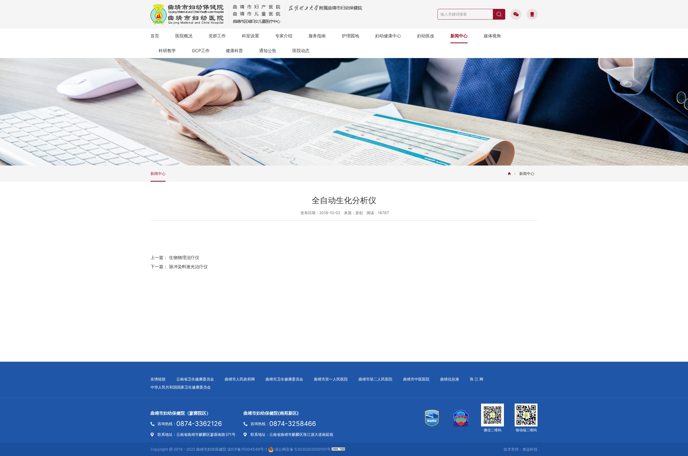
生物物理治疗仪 (184, 257)
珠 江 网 (476, 379)
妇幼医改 (425, 35)
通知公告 (267, 50)
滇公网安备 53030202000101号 (302, 449)
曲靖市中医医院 (416, 379)
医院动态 (301, 50)
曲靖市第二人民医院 (375, 379)
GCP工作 (201, 50)
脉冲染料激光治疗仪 (188, 266)
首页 (154, 35)
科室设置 (250, 35)
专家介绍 (283, 35)
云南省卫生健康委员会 (195, 379)
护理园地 (350, 35)
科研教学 (167, 50)
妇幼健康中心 (388, 35)
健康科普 (234, 50)
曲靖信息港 (449, 379)
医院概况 (183, 35)
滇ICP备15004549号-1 (247, 449)
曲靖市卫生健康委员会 (284, 379)
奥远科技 (530, 449)
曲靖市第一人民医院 (331, 379)
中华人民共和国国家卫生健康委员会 (180, 387)
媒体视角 (492, 35)
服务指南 (317, 35)
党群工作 (217, 35)
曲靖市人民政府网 (240, 379)
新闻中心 (459, 35)
